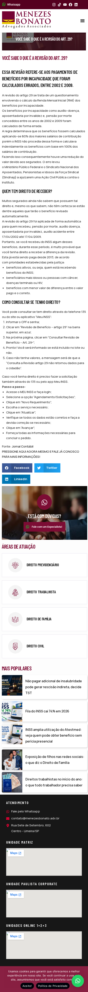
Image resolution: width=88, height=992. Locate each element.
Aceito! (27, 985)
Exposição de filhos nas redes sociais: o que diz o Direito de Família (54, 759)
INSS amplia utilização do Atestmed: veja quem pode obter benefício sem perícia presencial (53, 735)
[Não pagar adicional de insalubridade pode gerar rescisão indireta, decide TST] (12, 685)
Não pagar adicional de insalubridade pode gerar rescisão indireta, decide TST (53, 687)
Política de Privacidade (53, 985)
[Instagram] (54, 4)
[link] (44, 565)
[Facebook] (70, 4)
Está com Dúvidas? (44, 516)
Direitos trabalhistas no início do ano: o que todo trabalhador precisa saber (53, 782)
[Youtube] (65, 4)
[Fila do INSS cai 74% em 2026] (12, 711)
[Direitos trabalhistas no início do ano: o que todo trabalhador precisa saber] (12, 782)
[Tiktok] (59, 4)
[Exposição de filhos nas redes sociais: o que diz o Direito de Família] (12, 759)
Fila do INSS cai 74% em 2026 (47, 711)
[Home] (26, 19)
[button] (82, 20)
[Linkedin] (76, 4)
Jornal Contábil (22, 446)
